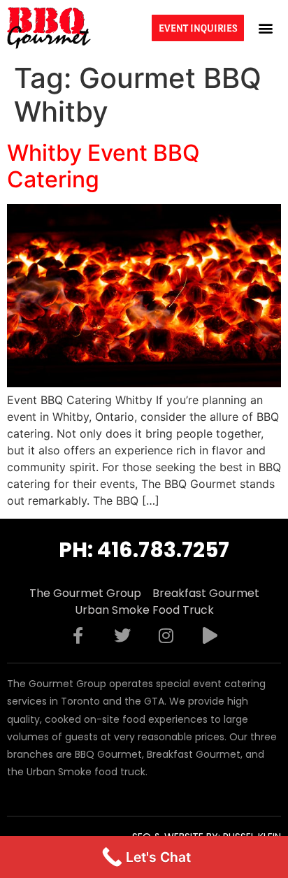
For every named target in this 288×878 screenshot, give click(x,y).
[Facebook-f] (78, 635)
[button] (266, 27)
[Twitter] (122, 635)
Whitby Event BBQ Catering (103, 166)
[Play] (210, 635)
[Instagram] (166, 635)
